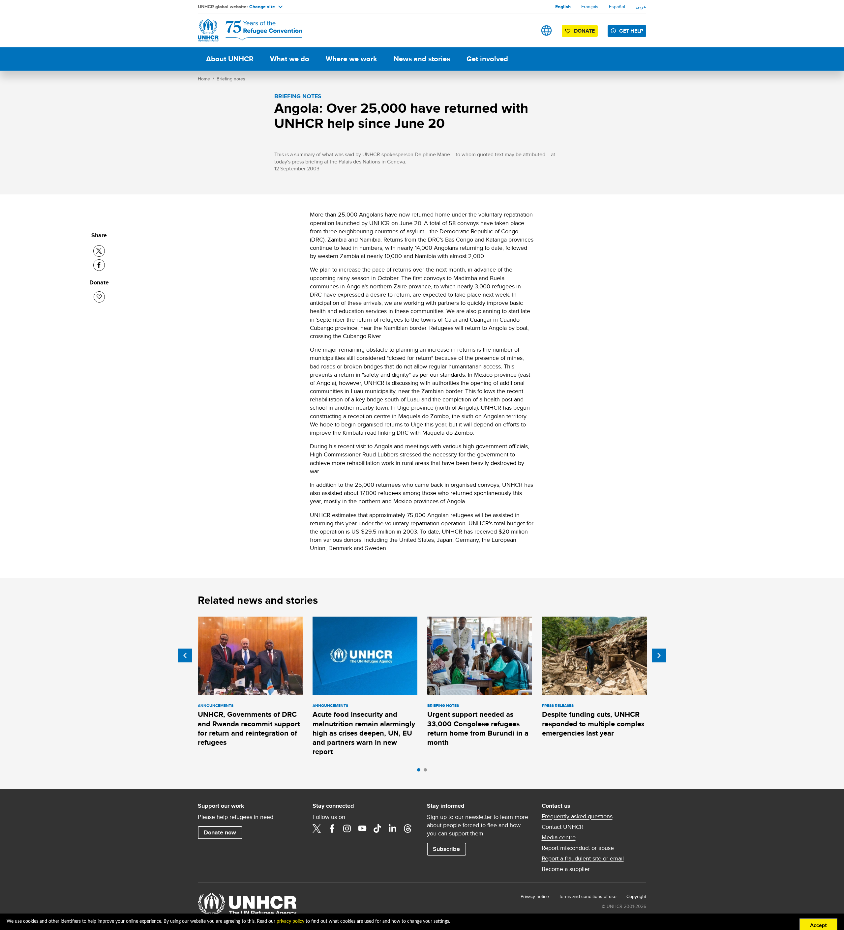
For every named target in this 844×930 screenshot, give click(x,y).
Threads (408, 828)
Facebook (332, 828)
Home (204, 78)
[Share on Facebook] (99, 265)
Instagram (347, 828)
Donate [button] (584, 31)
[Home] (244, 30)
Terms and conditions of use (588, 896)
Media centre (559, 837)
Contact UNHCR (563, 826)
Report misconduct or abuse (578, 848)
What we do (289, 58)
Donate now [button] (220, 832)
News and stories (422, 58)
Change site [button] (262, 6)
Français (589, 6)
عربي (641, 6)
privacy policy (290, 921)
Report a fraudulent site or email (583, 858)
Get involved (487, 58)
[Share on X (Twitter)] (99, 251)
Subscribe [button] (446, 849)
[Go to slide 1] (420, 771)
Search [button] (525, 30)
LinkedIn (392, 828)
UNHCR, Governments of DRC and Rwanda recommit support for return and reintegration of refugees (249, 728)
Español (617, 6)
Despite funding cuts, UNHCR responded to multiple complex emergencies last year (593, 724)
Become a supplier (566, 869)
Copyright (636, 896)
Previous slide (185, 655)
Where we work (351, 58)
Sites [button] (546, 30)
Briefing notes (231, 78)
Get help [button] (631, 31)
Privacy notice (535, 896)
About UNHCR (230, 58)
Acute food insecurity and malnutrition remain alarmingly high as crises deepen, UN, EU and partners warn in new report (364, 733)
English (563, 6)
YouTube (362, 828)
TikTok (377, 828)
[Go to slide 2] (427, 771)
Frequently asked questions (577, 816)
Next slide (659, 655)
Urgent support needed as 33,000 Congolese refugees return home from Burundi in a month (477, 728)
